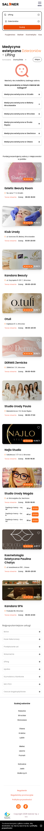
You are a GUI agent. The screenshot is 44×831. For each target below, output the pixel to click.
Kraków (22, 733)
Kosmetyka (31, 34)
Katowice (22, 764)
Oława (22, 728)
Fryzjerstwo (10, 34)
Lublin (22, 737)
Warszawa (22, 720)
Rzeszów (22, 711)
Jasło (22, 768)
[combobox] (22, 14)
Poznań (22, 755)
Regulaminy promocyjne (22, 795)
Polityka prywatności (22, 799)
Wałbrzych (22, 773)
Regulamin (22, 790)
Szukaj (22, 27)
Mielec (22, 746)
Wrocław (22, 715)
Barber (20, 34)
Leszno (22, 751)
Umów (35, 508)
